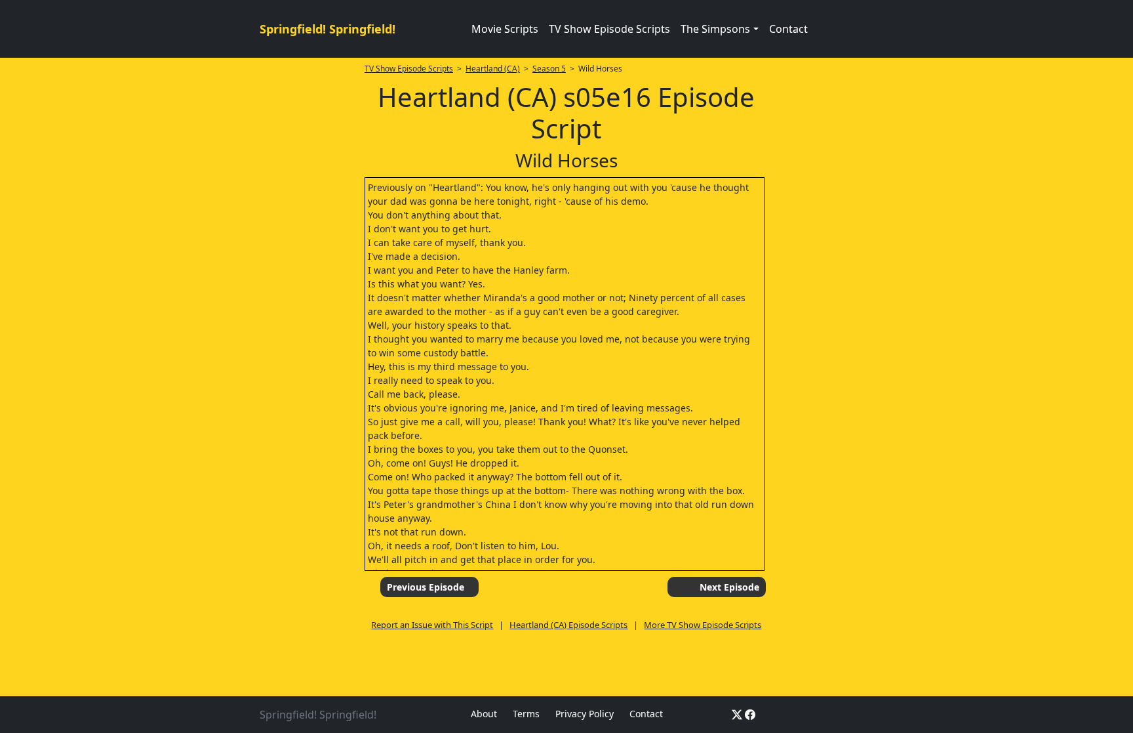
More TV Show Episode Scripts (702, 625)
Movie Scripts (504, 29)
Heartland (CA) (493, 68)
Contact (788, 29)
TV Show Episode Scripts (609, 29)
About (484, 713)
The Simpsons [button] (715, 29)
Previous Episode (425, 587)
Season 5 (549, 68)
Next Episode (729, 587)
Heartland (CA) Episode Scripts (568, 625)
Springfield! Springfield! (327, 29)
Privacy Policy (584, 713)
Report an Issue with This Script (432, 625)
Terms (526, 713)
